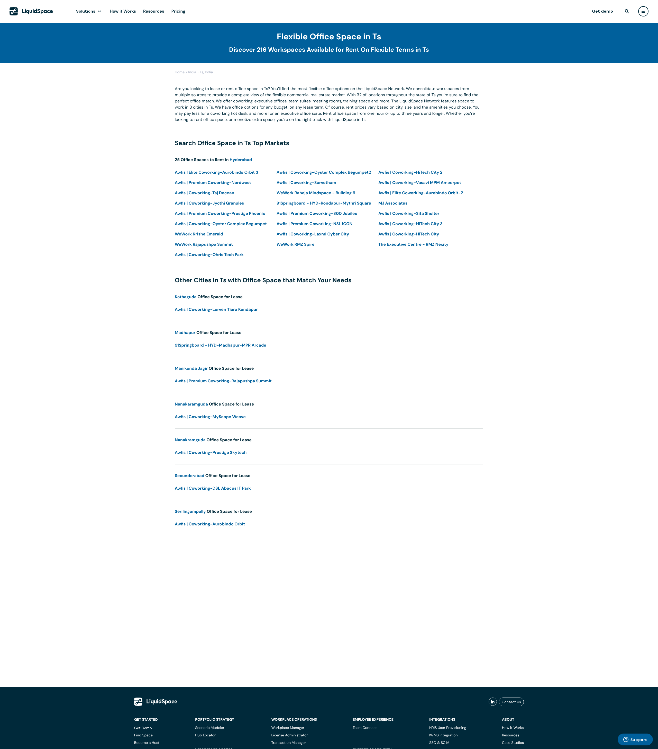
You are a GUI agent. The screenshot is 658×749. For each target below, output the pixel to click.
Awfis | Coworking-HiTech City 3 (410, 223)
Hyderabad (241, 159)
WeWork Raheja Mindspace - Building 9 (316, 193)
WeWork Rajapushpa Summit (204, 244)
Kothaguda (186, 296)
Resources (153, 11)
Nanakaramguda (191, 404)
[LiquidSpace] (155, 702)
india (192, 72)
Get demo (602, 11)
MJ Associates (392, 203)
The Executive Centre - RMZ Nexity (413, 244)
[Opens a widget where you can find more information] (635, 740)
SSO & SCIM (439, 743)
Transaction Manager (288, 743)
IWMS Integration (443, 735)
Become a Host (146, 743)
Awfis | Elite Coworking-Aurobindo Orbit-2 (420, 193)
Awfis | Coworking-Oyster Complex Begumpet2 (324, 172)
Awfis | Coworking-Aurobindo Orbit (210, 524)
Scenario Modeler (209, 728)
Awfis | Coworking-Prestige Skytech (210, 452)
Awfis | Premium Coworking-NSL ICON (314, 223)
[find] (627, 11)
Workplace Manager (287, 728)
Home (180, 72)
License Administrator (289, 735)
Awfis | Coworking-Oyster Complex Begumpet (221, 223)
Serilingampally (190, 511)
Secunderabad (189, 475)
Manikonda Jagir (191, 368)
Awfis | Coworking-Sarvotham (306, 182)
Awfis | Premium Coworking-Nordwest (213, 182)
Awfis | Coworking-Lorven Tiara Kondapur (216, 309)
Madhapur (185, 332)
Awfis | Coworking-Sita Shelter (408, 213)
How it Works (123, 11)
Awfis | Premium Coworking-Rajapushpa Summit (223, 381)
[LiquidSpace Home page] (31, 11)
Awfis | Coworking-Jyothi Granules (209, 203)
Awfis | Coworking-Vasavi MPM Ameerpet (419, 182)
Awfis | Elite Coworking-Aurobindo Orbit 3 (216, 172)
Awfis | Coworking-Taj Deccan (204, 193)
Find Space (143, 735)
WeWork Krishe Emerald (199, 234)
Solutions (85, 11)
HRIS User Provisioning (447, 728)
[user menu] (643, 11)
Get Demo (143, 728)
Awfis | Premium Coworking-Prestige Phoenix (220, 213)
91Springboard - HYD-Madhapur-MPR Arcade (220, 345)
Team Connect (365, 728)
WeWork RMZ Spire (296, 244)
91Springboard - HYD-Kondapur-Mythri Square (324, 203)
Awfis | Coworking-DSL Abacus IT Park (213, 488)
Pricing (178, 11)
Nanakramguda (190, 440)
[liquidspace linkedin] (493, 702)
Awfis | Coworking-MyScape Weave (210, 416)
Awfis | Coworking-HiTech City (408, 234)
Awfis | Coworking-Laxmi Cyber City (313, 234)
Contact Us (511, 702)
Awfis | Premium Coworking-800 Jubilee (317, 213)
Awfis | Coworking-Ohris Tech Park (209, 254)
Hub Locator (205, 735)
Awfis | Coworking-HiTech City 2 (410, 172)
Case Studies (513, 743)
